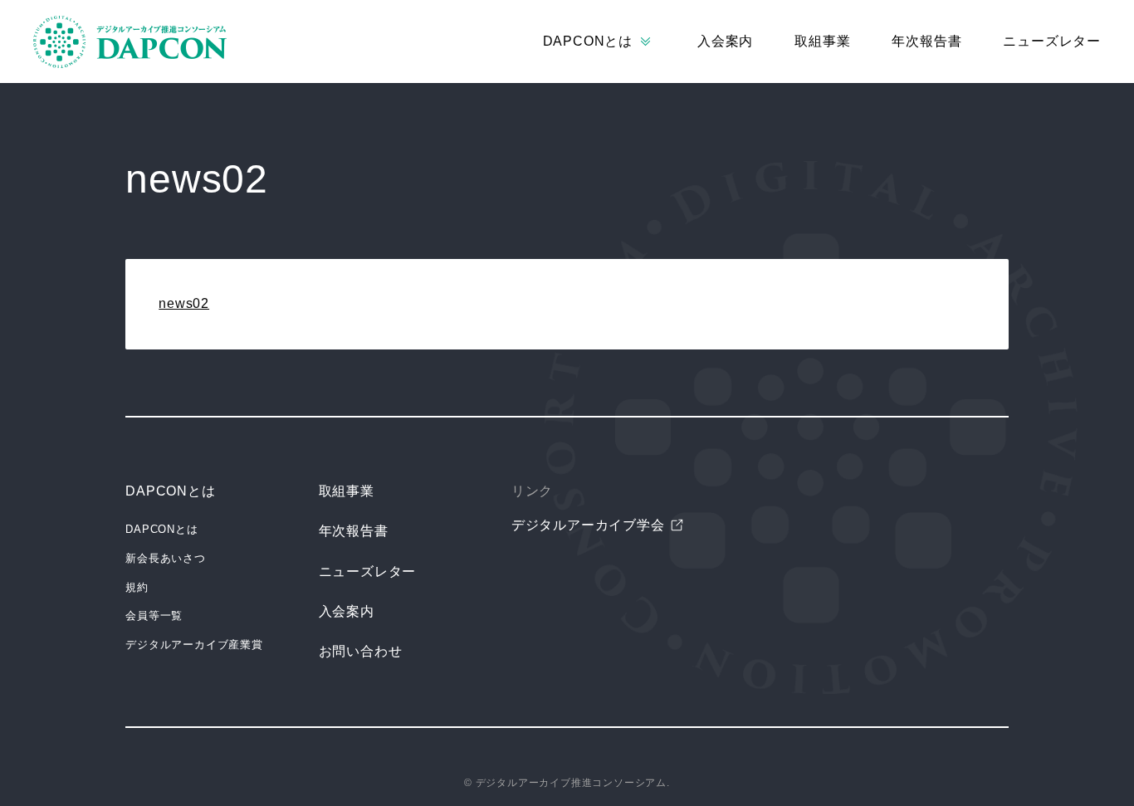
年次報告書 (926, 41)
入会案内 (725, 41)
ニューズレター (1052, 41)
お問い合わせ (361, 651)
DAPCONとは (170, 491)
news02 (184, 303)
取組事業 (822, 41)
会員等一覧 (154, 615)
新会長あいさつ (165, 558)
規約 (137, 587)
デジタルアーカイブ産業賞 (194, 644)
